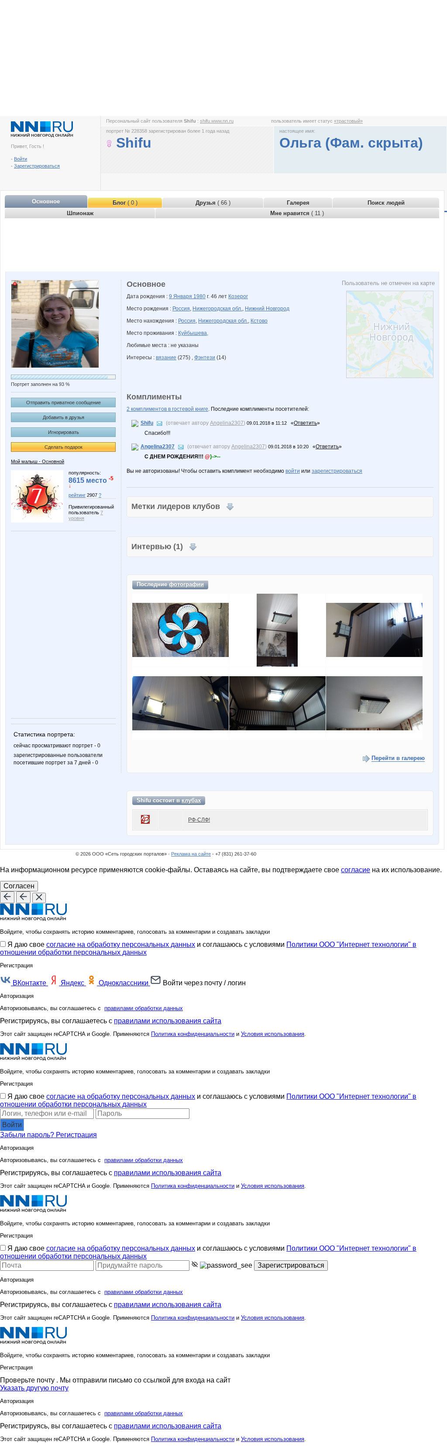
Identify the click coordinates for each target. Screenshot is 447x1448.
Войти (20, 159)
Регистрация (76, 1134)
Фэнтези (204, 357)
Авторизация (17, 996)
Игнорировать (63, 432)
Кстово (259, 321)
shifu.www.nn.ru (217, 121)
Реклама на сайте (191, 853)
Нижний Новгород (267, 309)
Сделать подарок (64, 447)
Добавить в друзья (63, 417)
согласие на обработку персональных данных (120, 944)
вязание (166, 357)
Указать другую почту (34, 1388)
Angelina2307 (227, 423)
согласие (355, 870)
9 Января (181, 296)
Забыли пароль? (28, 1134)
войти (292, 471)
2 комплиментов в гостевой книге (167, 409)
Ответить (305, 423)
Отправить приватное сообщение (63, 402)
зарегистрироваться (337, 471)
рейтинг (77, 495)
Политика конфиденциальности (192, 1034)
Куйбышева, (193, 333)
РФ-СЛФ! (199, 820)
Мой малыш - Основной (37, 461)
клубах (191, 800)
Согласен (18, 886)
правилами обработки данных (143, 1008)
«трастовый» (348, 121)
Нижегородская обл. (217, 309)
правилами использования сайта (167, 1021)
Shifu (147, 423)
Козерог (238, 296)
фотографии (186, 584)
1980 (199, 296)
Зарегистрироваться (37, 166)
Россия (181, 309)
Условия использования (272, 1034)
